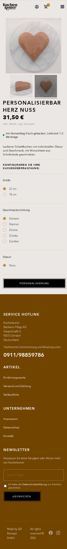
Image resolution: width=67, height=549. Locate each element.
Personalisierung (34, 283)
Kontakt (8, 436)
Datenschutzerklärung (34, 484)
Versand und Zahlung (17, 386)
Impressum (10, 419)
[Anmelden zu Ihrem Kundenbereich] (37, 8)
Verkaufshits (11, 395)
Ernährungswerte (14, 378)
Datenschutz (11, 427)
